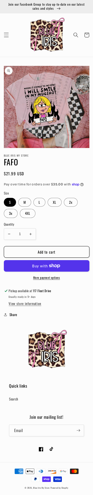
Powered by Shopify (59, 487)
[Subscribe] (78, 430)
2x (70, 202)
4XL (27, 213)
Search (13, 398)
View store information (25, 303)
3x (10, 213)
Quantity (9, 224)
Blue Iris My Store (41, 487)
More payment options (46, 277)
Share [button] (13, 314)
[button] (6, 35)
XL (54, 202)
